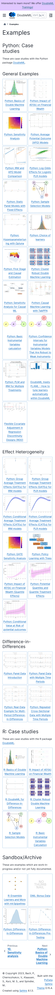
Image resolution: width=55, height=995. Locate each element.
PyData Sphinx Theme (45, 984)
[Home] (5, 24)
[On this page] (51, 15)
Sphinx (23, 990)
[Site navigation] (4, 15)
